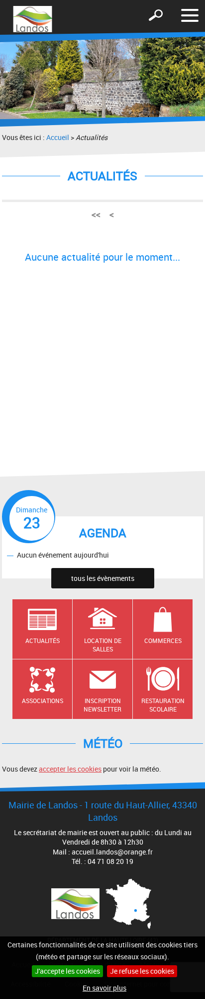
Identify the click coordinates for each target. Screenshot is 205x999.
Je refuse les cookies (142, 971)
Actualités (42, 640)
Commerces (163, 640)
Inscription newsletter (102, 705)
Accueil (57, 137)
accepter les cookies (70, 769)
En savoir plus (104, 988)
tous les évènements (102, 578)
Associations (42, 701)
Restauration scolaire (163, 705)
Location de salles (102, 645)
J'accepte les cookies (67, 971)
